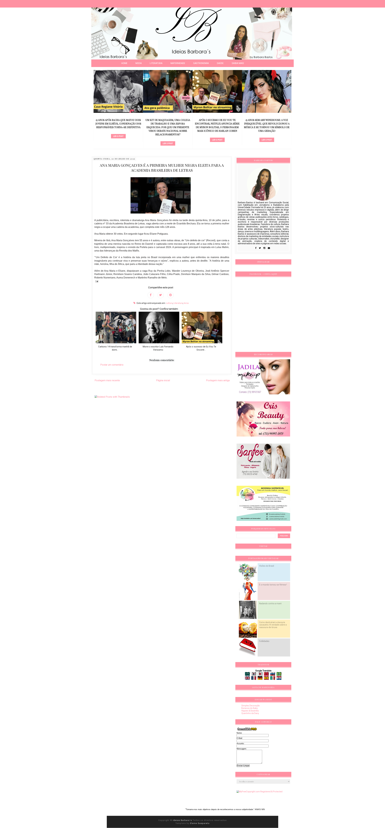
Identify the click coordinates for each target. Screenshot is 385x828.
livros (186, 303)
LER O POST (118, 143)
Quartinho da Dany (250, 713)
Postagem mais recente (107, 380)
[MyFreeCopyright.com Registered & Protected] (259, 791)
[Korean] (254, 675)
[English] (248, 679)
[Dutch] (279, 679)
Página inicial (163, 380)
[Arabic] (248, 675)
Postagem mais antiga (218, 380)
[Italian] (273, 679)
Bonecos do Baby (249, 708)
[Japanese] (260, 675)
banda (266, 131)
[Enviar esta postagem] (96, 281)
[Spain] (267, 679)
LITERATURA (156, 63)
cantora (217, 134)
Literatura (178, 303)
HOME (124, 63)
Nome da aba (22, 3)
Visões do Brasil (266, 566)
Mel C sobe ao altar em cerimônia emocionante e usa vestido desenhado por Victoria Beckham (267, 123)
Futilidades (264, 641)
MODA (139, 63)
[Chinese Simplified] (267, 675)
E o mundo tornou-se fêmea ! (273, 584)
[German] (260, 679)
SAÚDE (220, 63)
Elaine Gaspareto (200, 823)
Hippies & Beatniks (250, 710)
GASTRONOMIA (201, 63)
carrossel (118, 138)
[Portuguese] (279, 675)
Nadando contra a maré (270, 603)
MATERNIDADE (178, 63)
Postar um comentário (111, 364)
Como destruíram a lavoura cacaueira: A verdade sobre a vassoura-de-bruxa (273, 624)
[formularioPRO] (247, 730)
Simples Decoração (250, 705)
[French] (254, 679)
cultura (169, 303)
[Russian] (273, 675)
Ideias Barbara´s (183, 820)
